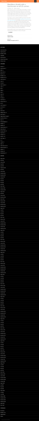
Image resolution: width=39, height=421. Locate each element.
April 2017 (2, 215)
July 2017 (2, 210)
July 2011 (2, 342)
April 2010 (2, 370)
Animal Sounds (3, 68)
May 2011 (2, 346)
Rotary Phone (3, 129)
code (1, 86)
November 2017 (3, 204)
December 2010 (3, 355)
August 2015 (3, 252)
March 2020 (2, 186)
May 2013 (2, 302)
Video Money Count (4, 145)
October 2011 (3, 337)
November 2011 (3, 335)
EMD (1, 92)
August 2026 (3, 158)
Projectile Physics (3, 127)
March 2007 (2, 405)
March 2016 (2, 239)
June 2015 (2, 256)
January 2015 (3, 265)
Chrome (2, 83)
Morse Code (2, 114)
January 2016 (3, 243)
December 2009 (3, 377)
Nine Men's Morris (3, 118)
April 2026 (2, 160)
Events (2, 94)
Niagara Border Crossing (4, 116)
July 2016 (2, 232)
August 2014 (3, 274)
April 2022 (2, 169)
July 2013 (2, 298)
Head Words (2, 99)
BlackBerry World (3, 53)
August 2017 (3, 208)
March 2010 (2, 372)
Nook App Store (3, 57)
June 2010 (2, 366)
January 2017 (3, 221)
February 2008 (3, 396)
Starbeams (2, 134)
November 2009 (3, 379)
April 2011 (2, 348)
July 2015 (2, 254)
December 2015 (3, 245)
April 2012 (2, 326)
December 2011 (3, 333)
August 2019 (3, 191)
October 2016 (3, 226)
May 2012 (2, 324)
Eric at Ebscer (17, 8)
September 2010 (3, 361)
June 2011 (2, 344)
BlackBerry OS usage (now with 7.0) (12, 40)
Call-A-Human (3, 79)
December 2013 (3, 289)
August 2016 (3, 230)
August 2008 (3, 390)
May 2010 (2, 368)
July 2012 (2, 320)
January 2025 (3, 162)
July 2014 (2, 276)
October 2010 (3, 359)
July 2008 (2, 392)
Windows (2, 151)
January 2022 (3, 171)
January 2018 (3, 202)
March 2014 (2, 283)
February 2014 (3, 285)
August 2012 (3, 318)
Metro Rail (2, 110)
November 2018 (3, 197)
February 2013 (3, 307)
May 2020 (2, 182)
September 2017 (3, 206)
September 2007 (3, 401)
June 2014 (2, 278)
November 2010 (3, 357)
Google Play (2, 55)
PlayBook (2, 125)
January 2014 (3, 287)
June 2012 (2, 322)
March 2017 (2, 217)
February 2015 (3, 263)
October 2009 (3, 381)
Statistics (2, 136)
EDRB (1, 90)
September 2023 (3, 167)
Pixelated (2, 123)
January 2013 (3, 309)
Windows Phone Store (4, 59)
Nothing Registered (3, 121)
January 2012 (3, 331)
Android (2, 66)
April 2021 (2, 180)
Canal (1, 81)
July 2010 (2, 364)
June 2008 (2, 394)
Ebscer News (4, 1)
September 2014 (3, 272)
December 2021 (3, 173)
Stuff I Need (2, 138)
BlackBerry (10, 32)
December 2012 (3, 311)
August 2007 (3, 403)
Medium (2, 416)
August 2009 (3, 383)
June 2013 (2, 300)
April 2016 (2, 237)
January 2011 (3, 353)
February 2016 (3, 241)
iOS (1, 103)
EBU (1, 88)
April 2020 (2, 184)
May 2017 (2, 213)
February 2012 (3, 329)
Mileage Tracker (3, 112)
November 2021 (3, 175)
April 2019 (2, 193)
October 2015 (3, 248)
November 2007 (3, 399)
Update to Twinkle (10, 36)
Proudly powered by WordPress (6, 419)
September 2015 (3, 250)
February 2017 (3, 219)
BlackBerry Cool (3, 412)
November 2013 (3, 291)
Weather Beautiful (3, 147)
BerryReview (2, 410)
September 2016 (3, 228)
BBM (1, 70)
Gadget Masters (3, 414)
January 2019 (3, 195)
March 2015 (2, 261)
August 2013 (3, 296)
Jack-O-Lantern (3, 105)
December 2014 (3, 267)
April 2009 (2, 388)
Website (2, 149)
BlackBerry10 (3, 77)
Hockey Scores (3, 101)
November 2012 (3, 313)
